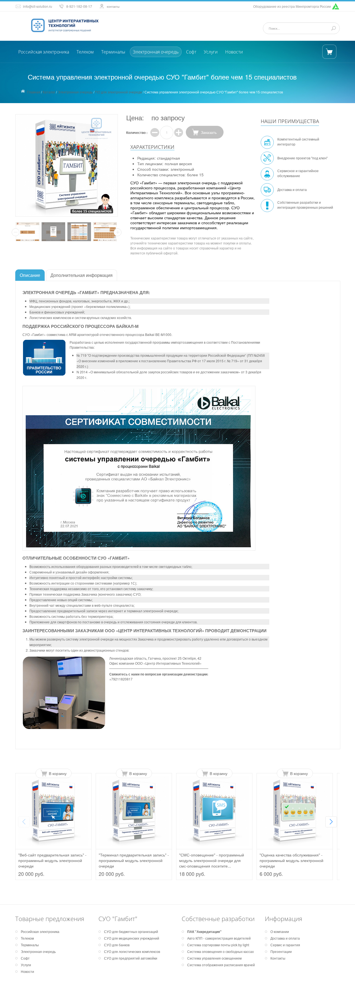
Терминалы (113, 52)
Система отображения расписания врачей (221, 964)
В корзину (58, 773)
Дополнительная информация (81, 275)
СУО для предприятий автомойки (130, 958)
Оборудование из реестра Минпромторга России (292, 6)
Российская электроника (43, 52)
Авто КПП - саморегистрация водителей (219, 938)
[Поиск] (333, 28)
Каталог (49, 92)
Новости (234, 52)
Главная (33, 92)
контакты (113, 6)
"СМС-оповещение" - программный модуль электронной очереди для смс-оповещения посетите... (211, 860)
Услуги (211, 52)
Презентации (281, 951)
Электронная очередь (156, 52)
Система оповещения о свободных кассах (220, 951)
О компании (279, 931)
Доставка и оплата (292, 189)
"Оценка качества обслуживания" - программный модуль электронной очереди (291, 860)
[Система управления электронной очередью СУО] (28, 232)
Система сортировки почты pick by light (218, 944)
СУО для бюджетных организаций (131, 931)
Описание (30, 275)
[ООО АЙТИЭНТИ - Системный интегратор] (66, 25)
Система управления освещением (214, 958)
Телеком (85, 52)
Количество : (137, 132)
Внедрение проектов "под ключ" (302, 157)
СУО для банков (117, 944)
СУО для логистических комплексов (132, 951)
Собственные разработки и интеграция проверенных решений (305, 205)
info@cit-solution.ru (37, 6)
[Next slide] (331, 821)
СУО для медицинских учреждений (131, 938)
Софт (191, 52)
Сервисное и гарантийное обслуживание (298, 173)
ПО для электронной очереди (118, 92)
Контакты (277, 958)
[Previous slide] (24, 821)
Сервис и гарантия (285, 944)
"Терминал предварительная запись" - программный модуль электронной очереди (134, 860)
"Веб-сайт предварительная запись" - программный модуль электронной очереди (52, 860)
